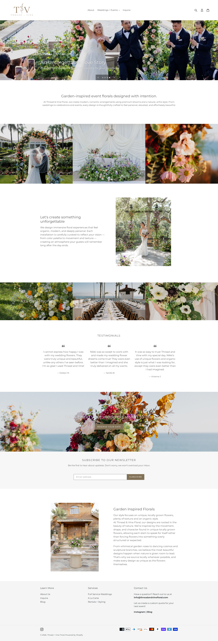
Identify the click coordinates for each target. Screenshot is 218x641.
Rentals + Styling (96, 602)
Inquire (44, 598)
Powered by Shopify (74, 635)
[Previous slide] (98, 77)
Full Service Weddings (100, 594)
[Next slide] (114, 77)
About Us (45, 594)
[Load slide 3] (107, 78)
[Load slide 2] (105, 78)
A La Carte (93, 598)
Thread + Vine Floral (56, 635)
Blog (42, 602)
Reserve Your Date (109, 427)
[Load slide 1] (103, 78)
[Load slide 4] (110, 78)
